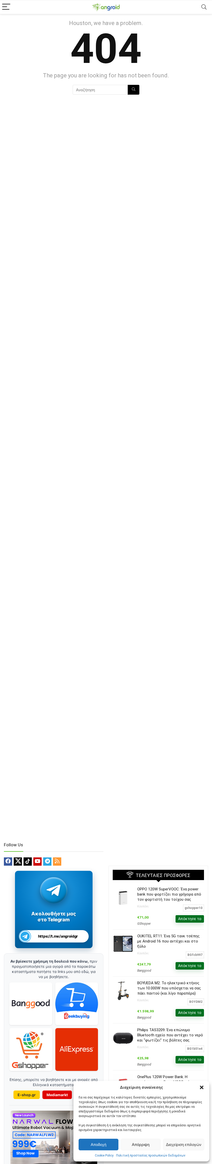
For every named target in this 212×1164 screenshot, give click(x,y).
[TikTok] (28, 861)
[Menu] (6, 7)
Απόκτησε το (189, 919)
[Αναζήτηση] (133, 90)
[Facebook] (8, 861)
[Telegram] (47, 861)
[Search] (204, 7)
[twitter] (18, 861)
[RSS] (57, 861)
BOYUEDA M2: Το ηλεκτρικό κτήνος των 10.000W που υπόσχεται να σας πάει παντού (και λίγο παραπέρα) (169, 988)
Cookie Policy (104, 1155)
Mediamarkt (57, 1095)
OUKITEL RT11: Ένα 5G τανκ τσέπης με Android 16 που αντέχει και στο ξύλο (168, 941)
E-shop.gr (27, 1095)
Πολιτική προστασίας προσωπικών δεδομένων (150, 1155)
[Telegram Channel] (53, 890)
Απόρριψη (140, 1144)
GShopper (144, 923)
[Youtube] (37, 861)
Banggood (144, 970)
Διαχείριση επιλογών (183, 1144)
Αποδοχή (98, 1144)
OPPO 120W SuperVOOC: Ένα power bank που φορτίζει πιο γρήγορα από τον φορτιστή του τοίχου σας (169, 894)
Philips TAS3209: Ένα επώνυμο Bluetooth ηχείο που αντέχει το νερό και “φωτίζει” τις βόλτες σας (170, 1035)
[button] (201, 1087)
